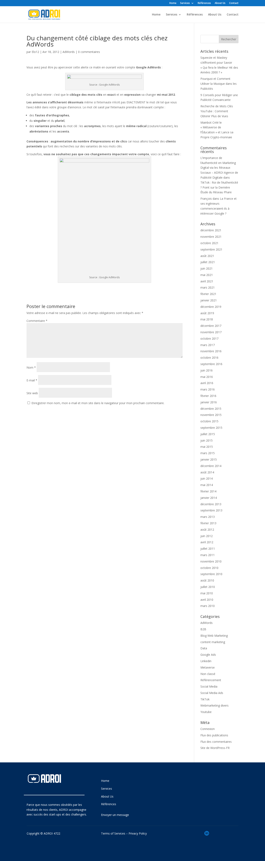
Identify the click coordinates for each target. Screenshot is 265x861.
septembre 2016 (211, 364)
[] (207, 841)
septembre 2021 (211, 249)
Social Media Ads (211, 693)
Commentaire (36, 321)
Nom (31, 367)
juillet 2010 (207, 587)
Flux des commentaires (216, 742)
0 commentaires (89, 52)
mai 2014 (206, 485)
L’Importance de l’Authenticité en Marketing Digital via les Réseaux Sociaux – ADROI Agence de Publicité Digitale (219, 167)
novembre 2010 (211, 561)
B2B (203, 629)
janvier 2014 (208, 498)
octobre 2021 (209, 243)
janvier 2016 (208, 402)
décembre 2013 (210, 504)
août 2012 (207, 529)
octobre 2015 (209, 421)
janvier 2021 (208, 300)
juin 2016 (206, 370)
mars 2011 (207, 555)
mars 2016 (207, 389)
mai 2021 (206, 275)
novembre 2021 (211, 237)
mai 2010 (206, 593)
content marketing (212, 642)
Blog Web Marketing (214, 636)
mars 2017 (207, 345)
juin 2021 (206, 268)
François (206, 199)
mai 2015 (206, 447)
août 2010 (207, 580)
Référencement (210, 680)
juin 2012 (206, 536)
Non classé (207, 674)
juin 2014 (206, 478)
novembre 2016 (211, 351)
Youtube (206, 712)
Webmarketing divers (214, 705)
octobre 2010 (209, 568)
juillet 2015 (207, 434)
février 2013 (208, 523)
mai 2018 (206, 319)
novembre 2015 (211, 415)
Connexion (207, 729)
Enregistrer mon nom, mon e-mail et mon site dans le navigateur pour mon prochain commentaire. (97, 403)
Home (172, 3)
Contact (233, 3)
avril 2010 (206, 600)
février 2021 (208, 294)
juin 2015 (206, 440)
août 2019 (207, 313)
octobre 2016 (209, 357)
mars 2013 (207, 517)
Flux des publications (214, 735)
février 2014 (208, 491)
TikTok (205, 699)
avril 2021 (206, 281)
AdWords (69, 52)
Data (203, 648)
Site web (32, 393)
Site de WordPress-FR (215, 748)
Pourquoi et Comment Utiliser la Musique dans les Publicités (218, 84)
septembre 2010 (211, 574)
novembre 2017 (211, 332)
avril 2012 (206, 542)
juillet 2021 (207, 262)
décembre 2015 (210, 409)
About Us (220, 3)
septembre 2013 (211, 510)
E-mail (31, 380)
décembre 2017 (210, 326)
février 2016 (208, 396)
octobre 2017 (209, 338)
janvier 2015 (208, 459)
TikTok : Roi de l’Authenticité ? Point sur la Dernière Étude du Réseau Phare (219, 187)
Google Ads (208, 655)
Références (204, 3)
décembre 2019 (210, 307)
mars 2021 (207, 287)
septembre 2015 (211, 428)
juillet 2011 (207, 549)
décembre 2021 (210, 230)
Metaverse (207, 667)
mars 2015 (207, 453)
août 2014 (207, 472)
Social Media (208, 686)
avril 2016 (206, 383)
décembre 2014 (210, 466)
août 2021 (207, 256)
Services (185, 3)
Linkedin (205, 661)
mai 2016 (206, 377)
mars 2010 (207, 606)
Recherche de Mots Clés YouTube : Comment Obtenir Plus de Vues (216, 111)
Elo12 (35, 52)
